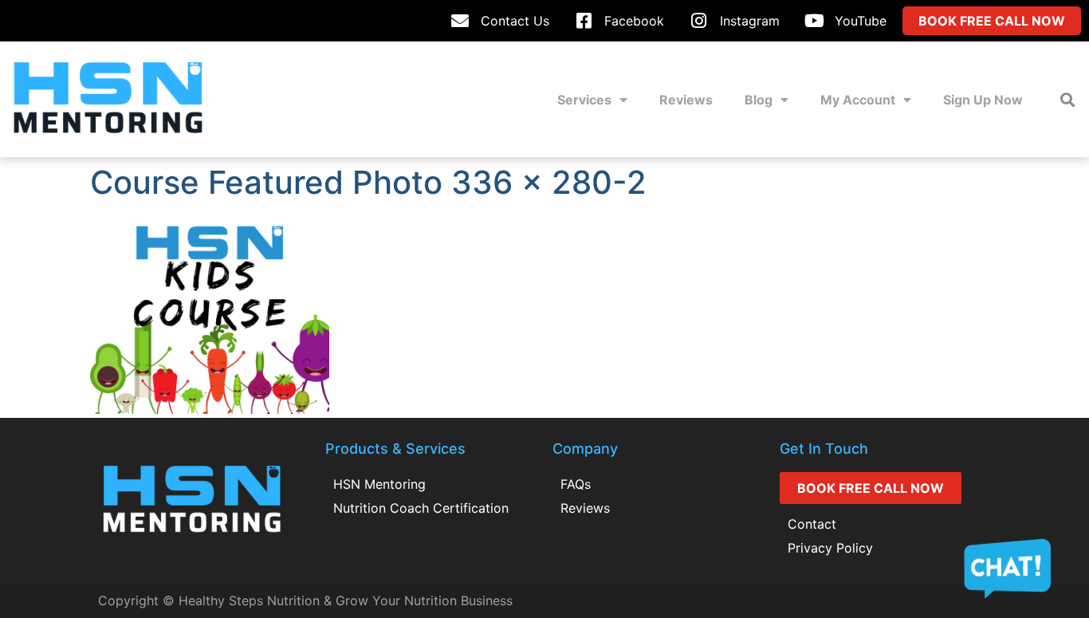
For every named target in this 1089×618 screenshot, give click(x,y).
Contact (812, 524)
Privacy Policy (830, 548)
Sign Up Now (983, 100)
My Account (857, 100)
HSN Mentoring (379, 484)
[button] (1068, 99)
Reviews (686, 100)
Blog (759, 100)
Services (584, 100)
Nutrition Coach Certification (421, 508)
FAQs (575, 484)
